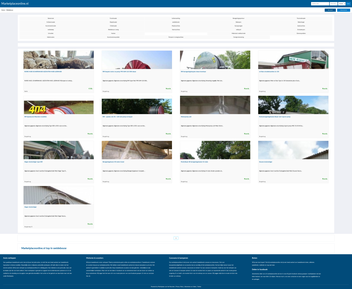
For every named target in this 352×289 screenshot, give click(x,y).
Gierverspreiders (301, 33)
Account (330, 10)
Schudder (50, 33)
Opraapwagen (238, 26)
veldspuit (238, 29)
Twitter (199, 286)
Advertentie (343, 10)
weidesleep (51, 29)
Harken (113, 33)
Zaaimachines (301, 26)
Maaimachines (176, 26)
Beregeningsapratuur (238, 18)
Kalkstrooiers (50, 37)
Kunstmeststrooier (51, 26)
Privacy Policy (180, 286)
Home (3, 10)
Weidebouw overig (113, 29)
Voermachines (176, 29)
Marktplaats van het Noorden (166, 286)
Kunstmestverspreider (113, 37)
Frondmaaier (113, 18)
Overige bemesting (238, 37)
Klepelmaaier (113, 22)
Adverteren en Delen (190, 286)
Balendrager (301, 22)
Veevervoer (51, 18)
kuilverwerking (176, 18)
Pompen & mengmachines (176, 37)
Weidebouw (9, 10)
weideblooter (176, 22)
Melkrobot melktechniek (238, 33)
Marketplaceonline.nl (15, 3)
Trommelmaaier (301, 18)
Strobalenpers (301, 29)
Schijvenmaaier (51, 22)
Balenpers (238, 22)
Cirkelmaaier (113, 26)
